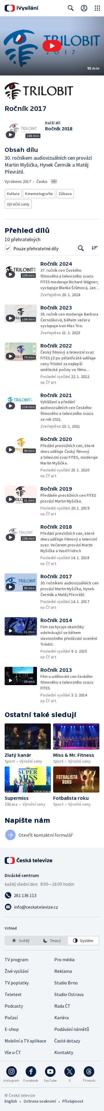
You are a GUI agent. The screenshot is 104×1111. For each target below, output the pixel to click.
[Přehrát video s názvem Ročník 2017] (52, 46)
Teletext (13, 994)
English (11, 1101)
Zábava (65, 193)
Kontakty (63, 1052)
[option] (20, 941)
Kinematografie (39, 193)
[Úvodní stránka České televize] (29, 860)
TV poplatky (17, 983)
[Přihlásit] (84, 8)
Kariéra (61, 1017)
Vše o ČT (13, 1052)
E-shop (12, 1029)
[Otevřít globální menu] (97, 8)
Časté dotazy (67, 1041)
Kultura (13, 193)
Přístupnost (72, 1101)
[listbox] (52, 941)
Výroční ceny (18, 204)
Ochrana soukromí (40, 1101)
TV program (16, 959)
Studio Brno (66, 983)
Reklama (63, 971)
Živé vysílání (16, 971)
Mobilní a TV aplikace (25, 1041)
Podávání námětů (71, 1029)
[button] (52, 46)
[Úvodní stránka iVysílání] (21, 8)
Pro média (64, 959)
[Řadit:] (94, 248)
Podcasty (14, 1006)
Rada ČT (62, 1006)
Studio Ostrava (68, 994)
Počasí (11, 1017)
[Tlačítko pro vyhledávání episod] (81, 248)
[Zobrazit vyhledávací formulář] (70, 8)
